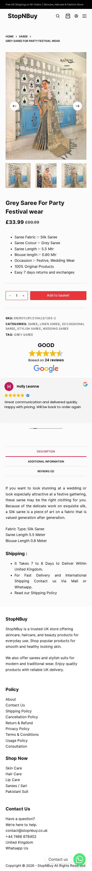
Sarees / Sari (16, 785)
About (11, 699)
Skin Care (14, 768)
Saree (33, 324)
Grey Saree (23, 334)
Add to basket (58, 295)
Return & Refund (19, 723)
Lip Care (13, 779)
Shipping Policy (19, 711)
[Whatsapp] (79, 859)
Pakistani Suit (17, 791)
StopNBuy (23, 16)
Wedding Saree (56, 328)
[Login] (76, 16)
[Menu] (84, 16)
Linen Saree (50, 324)
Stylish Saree (29, 328)
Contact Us (15, 705)
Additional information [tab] (46, 461)
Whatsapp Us (17, 848)
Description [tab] (46, 451)
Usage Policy (17, 740)
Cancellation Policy (22, 717)
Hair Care (14, 774)
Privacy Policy (17, 728)
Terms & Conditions (22, 734)
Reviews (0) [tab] (46, 471)
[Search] (57, 16)
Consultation (16, 746)
